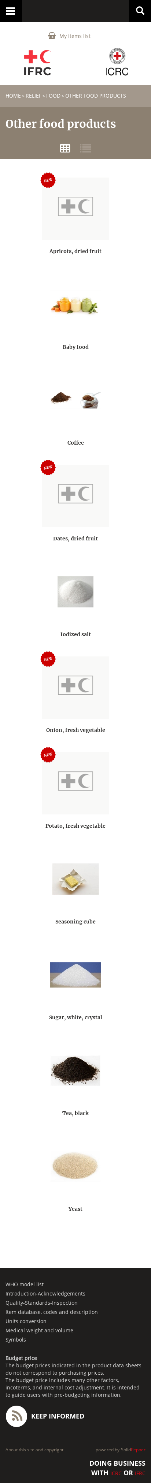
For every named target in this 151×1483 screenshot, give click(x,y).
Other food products (95, 95)
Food (53, 95)
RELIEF (33, 95)
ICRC (116, 1473)
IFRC (140, 1473)
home (13, 95)
